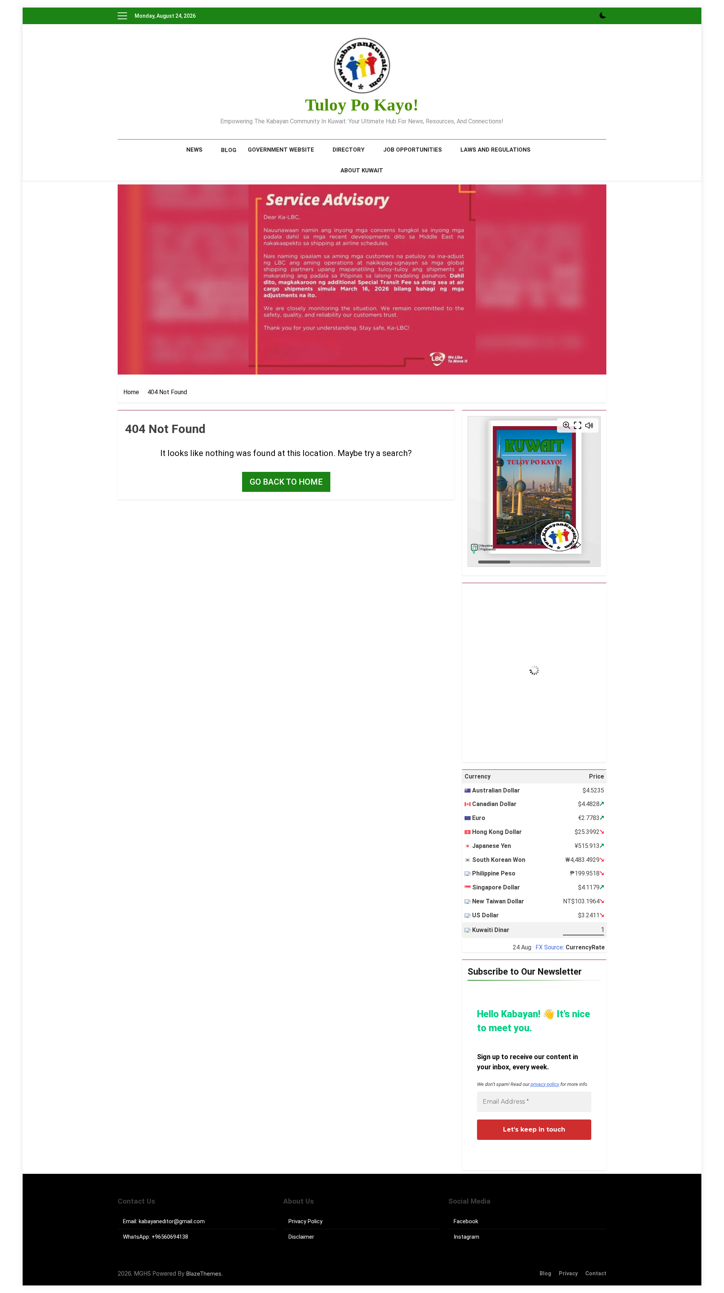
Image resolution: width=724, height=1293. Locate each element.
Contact (595, 1273)
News (194, 149)
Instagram (466, 1236)
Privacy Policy (305, 1221)
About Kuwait (362, 170)
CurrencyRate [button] (585, 947)
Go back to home (286, 482)
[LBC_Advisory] (362, 279)
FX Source (549, 947)
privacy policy (545, 1084)
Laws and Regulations (495, 149)
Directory (349, 149)
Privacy (568, 1273)
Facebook (466, 1221)
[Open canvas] (122, 15)
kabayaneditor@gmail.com (172, 1221)
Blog (228, 150)
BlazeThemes (203, 1273)
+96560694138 (170, 1236)
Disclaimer (301, 1236)
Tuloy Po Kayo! (362, 104)
